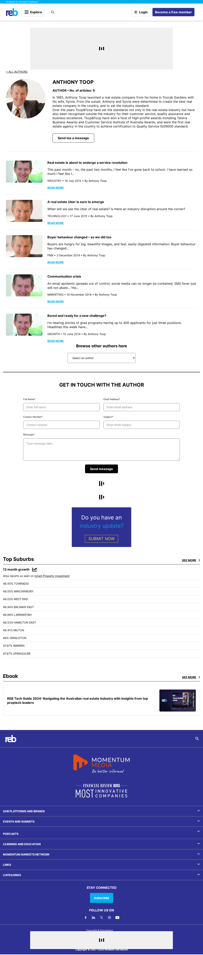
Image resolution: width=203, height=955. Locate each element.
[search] (197, 738)
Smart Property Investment (52, 576)
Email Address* (111, 399)
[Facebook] (86, 918)
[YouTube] (117, 918)
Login (143, 12)
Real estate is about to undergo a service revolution (87, 163)
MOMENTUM (28, 2)
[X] (101, 918)
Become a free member (173, 12)
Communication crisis (64, 276)
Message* (28, 434)
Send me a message (73, 138)
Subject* (108, 416)
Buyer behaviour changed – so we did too (79, 237)
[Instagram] (109, 918)
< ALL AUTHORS (17, 71)
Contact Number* (33, 416)
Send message (101, 469)
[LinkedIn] (94, 918)
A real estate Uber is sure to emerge (75, 202)
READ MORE (55, 187)
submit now (101, 538)
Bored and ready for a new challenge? (76, 316)
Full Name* (29, 399)
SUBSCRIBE (101, 898)
